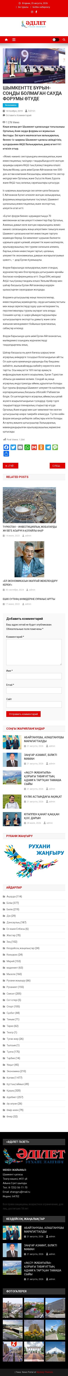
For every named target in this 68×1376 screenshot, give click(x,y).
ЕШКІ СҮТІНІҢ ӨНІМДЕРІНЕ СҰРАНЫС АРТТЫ (29, 599)
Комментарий (15, 636)
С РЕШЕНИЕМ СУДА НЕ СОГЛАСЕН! (58, 466)
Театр (10, 1032)
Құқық (10, 1090)
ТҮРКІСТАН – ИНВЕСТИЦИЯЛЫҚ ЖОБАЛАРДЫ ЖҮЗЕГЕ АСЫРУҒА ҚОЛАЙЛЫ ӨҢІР (30, 528)
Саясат (11, 993)
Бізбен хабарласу (41, 7)
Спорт (10, 1006)
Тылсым (11, 1045)
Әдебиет (12, 1097)
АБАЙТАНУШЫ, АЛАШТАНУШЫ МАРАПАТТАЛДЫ (44, 739)
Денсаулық (13, 922)
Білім (9, 903)
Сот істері (12, 1000)
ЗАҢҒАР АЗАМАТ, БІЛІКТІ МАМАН (40, 756)
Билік (10, 909)
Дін (9, 915)
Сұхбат (11, 1013)
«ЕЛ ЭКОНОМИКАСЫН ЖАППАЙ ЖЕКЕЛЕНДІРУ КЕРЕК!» (30, 583)
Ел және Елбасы (16, 928)
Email (10, 684)
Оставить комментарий (18, 115)
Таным (10, 1019)
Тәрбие (11, 1058)
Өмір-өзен (12, 1110)
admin (31, 110)
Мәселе (11, 974)
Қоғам (10, 1077)
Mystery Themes (45, 1372)
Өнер (10, 1116)
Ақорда (11, 896)
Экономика (10, 105)
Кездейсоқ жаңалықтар (20, 948)
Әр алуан (12, 1103)
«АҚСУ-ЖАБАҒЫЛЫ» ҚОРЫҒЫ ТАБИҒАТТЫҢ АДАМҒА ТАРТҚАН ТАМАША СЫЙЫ (42, 778)
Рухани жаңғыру (16, 980)
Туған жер (12, 1038)
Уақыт (10, 1064)
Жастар (11, 935)
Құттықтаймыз (15, 1084)
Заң (9, 941)
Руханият (12, 987)
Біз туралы (23, 7)
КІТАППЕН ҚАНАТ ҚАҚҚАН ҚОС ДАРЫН (41, 816)
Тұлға (10, 1051)
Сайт (9, 699)
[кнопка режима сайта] (55, 39)
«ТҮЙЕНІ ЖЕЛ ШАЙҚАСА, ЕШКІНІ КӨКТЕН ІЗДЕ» (13, 466)
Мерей (10, 961)
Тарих (10, 1026)
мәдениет (12, 967)
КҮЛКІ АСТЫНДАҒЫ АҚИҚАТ (43, 796)
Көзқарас (12, 954)
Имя (9, 670)
